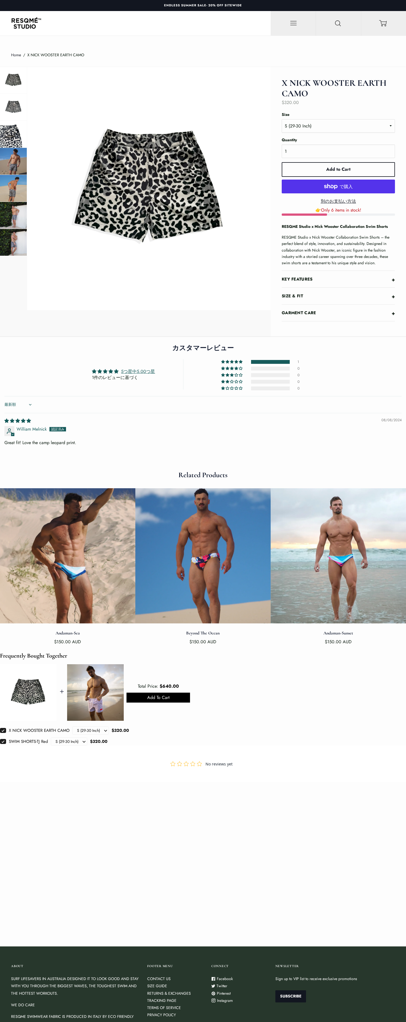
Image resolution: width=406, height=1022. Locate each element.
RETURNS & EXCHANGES (169, 993)
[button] (232, 362)
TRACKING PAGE (161, 1000)
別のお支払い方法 (338, 201)
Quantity (289, 140)
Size (285, 114)
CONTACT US (159, 978)
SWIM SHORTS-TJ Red (28, 741)
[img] (17, 421)
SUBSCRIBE (290, 996)
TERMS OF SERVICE (164, 1007)
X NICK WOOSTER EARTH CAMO (39, 730)
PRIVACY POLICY (161, 1015)
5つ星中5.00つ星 (138, 371)
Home (16, 55)
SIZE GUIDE (157, 986)
